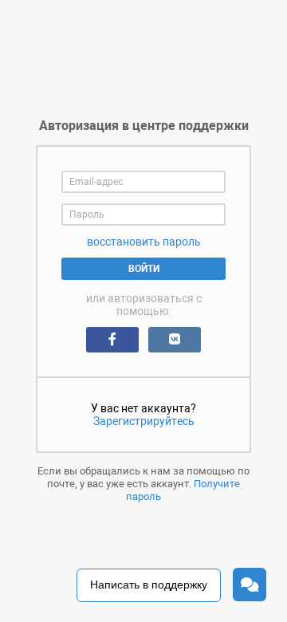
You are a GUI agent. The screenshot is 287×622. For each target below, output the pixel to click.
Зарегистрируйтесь (144, 421)
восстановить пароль (144, 241)
